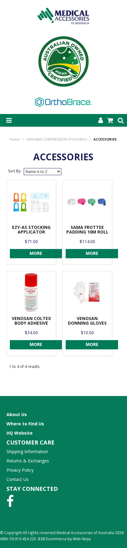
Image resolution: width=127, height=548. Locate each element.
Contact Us (17, 479)
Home (15, 139)
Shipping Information (27, 451)
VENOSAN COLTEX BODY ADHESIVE (31, 320)
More (36, 253)
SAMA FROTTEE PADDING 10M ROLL (87, 229)
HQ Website (19, 433)
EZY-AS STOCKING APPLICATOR (31, 229)
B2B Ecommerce (52, 538)
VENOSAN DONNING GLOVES (87, 320)
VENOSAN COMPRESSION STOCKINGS (56, 139)
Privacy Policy (20, 470)
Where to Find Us (25, 424)
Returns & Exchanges (27, 461)
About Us (16, 414)
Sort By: (14, 171)
